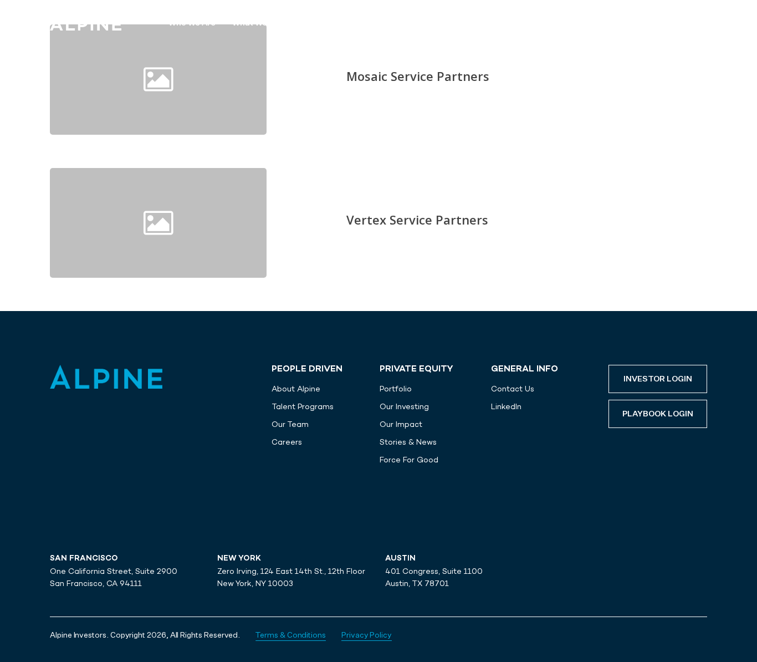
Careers (287, 442)
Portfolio (396, 389)
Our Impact (401, 424)
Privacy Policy (366, 635)
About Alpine (296, 389)
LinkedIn (506, 406)
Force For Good (409, 460)
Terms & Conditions (290, 635)
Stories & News (408, 442)
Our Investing (404, 406)
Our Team (290, 424)
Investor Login (657, 379)
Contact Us (512, 389)
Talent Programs (303, 406)
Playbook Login (657, 414)
